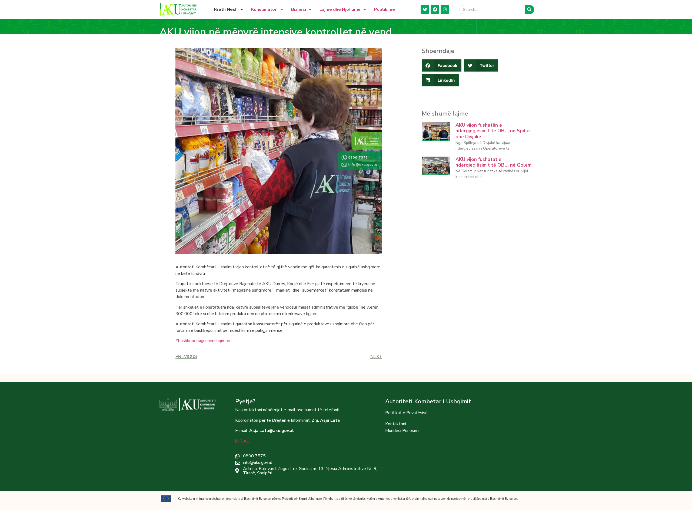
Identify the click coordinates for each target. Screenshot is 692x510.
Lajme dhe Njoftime (340, 9)
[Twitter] (425, 9)
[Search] (529, 9)
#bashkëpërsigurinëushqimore (203, 341)
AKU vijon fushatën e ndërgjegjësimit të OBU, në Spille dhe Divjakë (492, 131)
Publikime (384, 9)
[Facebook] (435, 9)
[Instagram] (445, 9)
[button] (441, 65)
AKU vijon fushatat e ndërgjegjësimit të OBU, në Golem (493, 162)
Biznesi (298, 9)
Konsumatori (264, 9)
